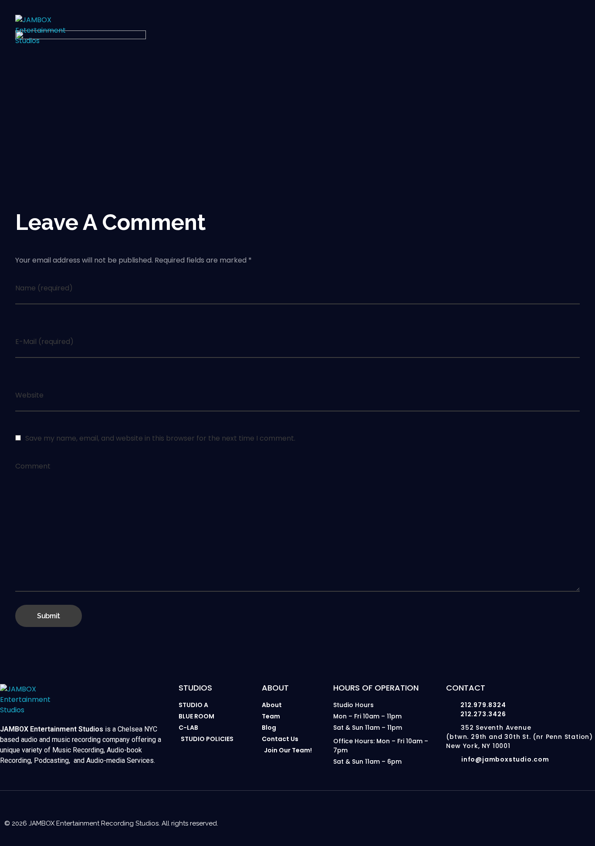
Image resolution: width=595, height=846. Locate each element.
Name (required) (44, 288)
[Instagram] (500, 813)
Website (29, 395)
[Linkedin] (552, 813)
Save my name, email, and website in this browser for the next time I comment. (160, 438)
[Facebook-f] (534, 813)
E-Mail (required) (44, 342)
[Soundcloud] (587, 813)
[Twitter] (569, 813)
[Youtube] (517, 813)
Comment (33, 466)
